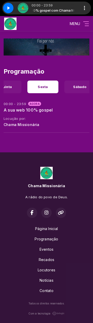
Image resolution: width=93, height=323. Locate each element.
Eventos (46, 249)
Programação (46, 239)
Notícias (46, 280)
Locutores (46, 270)
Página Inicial (46, 228)
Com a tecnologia (39, 313)
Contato (46, 290)
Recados (46, 259)
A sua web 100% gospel (28, 110)
